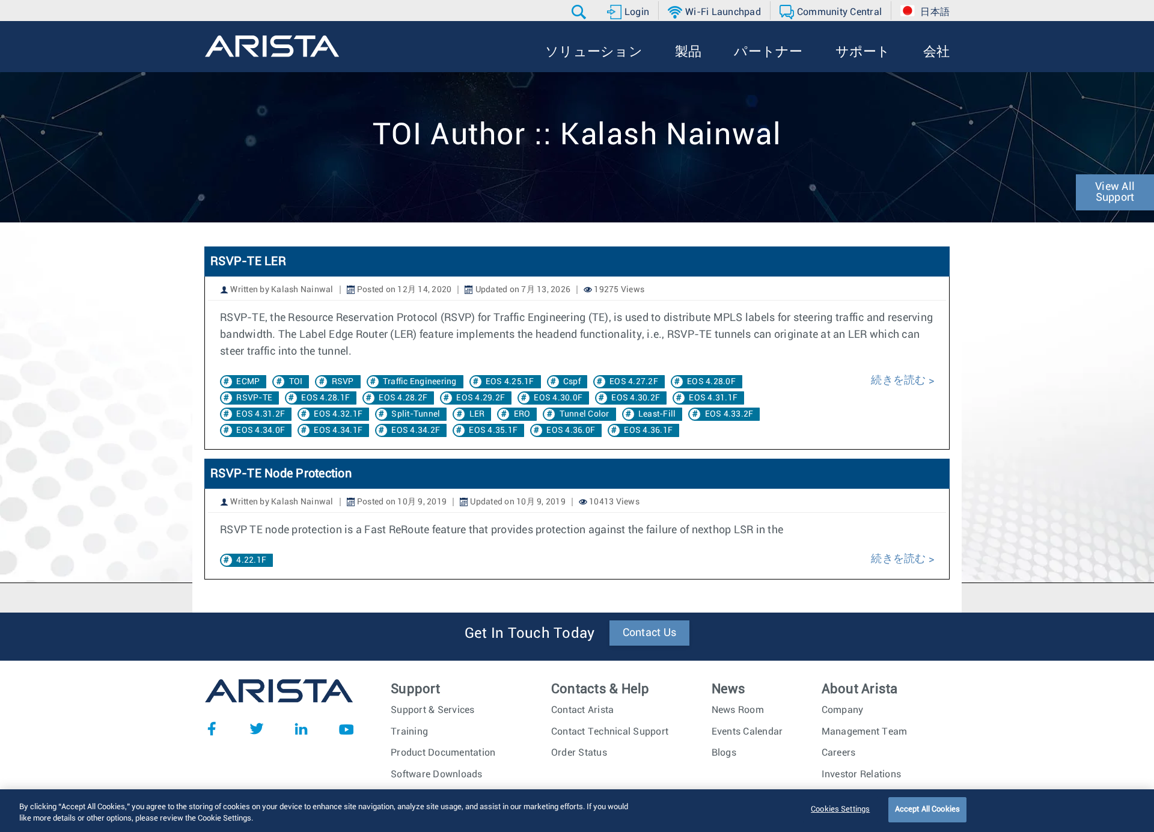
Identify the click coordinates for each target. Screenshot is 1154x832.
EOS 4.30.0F (558, 398)
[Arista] (272, 46)
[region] (577, 810)
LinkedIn (301, 728)
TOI (296, 382)
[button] (580, 12)
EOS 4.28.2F (403, 398)
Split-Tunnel (415, 414)
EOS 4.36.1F (648, 430)
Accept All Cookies (927, 809)
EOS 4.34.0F (260, 430)
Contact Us (650, 633)
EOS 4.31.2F (260, 414)
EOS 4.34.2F (415, 430)
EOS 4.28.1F (325, 398)
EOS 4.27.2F (633, 382)
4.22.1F (251, 560)
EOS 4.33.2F (729, 414)
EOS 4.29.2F (480, 398)
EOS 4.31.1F (713, 398)
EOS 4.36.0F (570, 430)
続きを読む (898, 380)
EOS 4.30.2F (635, 398)
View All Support (1115, 192)
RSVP (343, 382)
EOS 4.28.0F (711, 382)
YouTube (346, 728)
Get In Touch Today (530, 633)
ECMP (248, 382)
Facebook (211, 728)
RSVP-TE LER (248, 261)
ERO (522, 414)
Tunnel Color (584, 414)
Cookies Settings (840, 809)
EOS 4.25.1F (510, 382)
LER (477, 414)
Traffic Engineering (420, 382)
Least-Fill (657, 414)
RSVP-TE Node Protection (281, 474)
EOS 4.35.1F (493, 430)
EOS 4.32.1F (338, 414)
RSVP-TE (254, 398)
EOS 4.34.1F (338, 430)
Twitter (256, 728)
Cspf (572, 382)
